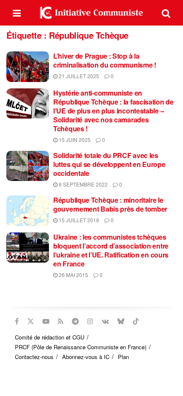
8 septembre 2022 (82, 184)
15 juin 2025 (74, 139)
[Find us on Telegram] (75, 321)
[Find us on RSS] (60, 321)
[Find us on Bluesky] (120, 321)
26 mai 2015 (72, 274)
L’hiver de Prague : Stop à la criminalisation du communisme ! (104, 60)
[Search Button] (166, 12)
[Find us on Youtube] (46, 321)
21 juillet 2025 (78, 75)
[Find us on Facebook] (17, 321)
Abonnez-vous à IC (85, 357)
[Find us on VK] (105, 321)
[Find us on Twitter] (30, 321)
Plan (123, 357)
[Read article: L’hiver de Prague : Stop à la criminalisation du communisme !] (27, 66)
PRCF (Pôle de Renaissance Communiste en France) (80, 347)
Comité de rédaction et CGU (49, 337)
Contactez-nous (34, 357)
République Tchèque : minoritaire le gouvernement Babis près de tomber (110, 204)
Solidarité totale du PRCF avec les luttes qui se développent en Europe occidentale (109, 164)
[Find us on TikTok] (136, 321)
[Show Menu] (17, 12)
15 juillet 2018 (78, 219)
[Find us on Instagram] (90, 321)
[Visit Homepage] (91, 12)
